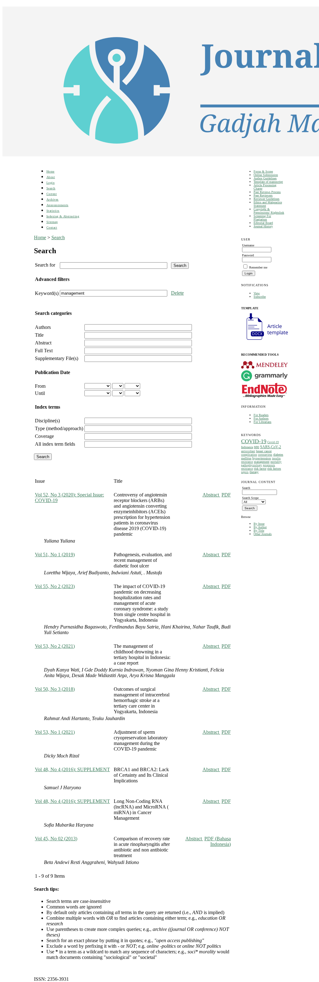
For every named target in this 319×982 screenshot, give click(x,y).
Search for (45, 265)
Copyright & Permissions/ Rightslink (269, 210)
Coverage (44, 436)
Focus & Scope (263, 171)
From (40, 386)
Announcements (57, 205)
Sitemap (52, 222)
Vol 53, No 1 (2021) (55, 732)
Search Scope (250, 498)
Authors (43, 327)
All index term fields (55, 444)
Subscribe (260, 296)
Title (39, 335)
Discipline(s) (47, 420)
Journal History (263, 226)
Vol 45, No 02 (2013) (56, 838)
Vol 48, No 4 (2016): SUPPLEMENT (72, 769)
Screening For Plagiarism (262, 217)
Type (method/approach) (59, 428)
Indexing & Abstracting (62, 216)
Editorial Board (263, 223)
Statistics (53, 210)
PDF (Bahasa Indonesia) (217, 841)
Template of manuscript (268, 181)
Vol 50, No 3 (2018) (55, 689)
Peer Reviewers (263, 195)
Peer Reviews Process (267, 192)
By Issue (259, 523)
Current (51, 194)
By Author (260, 527)
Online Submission (266, 175)
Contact (51, 227)
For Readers (261, 415)
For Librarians (262, 422)
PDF (226, 494)
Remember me (258, 267)
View (257, 293)
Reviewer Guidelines (266, 199)
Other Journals (263, 534)
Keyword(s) (47, 293)
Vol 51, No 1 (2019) (55, 554)
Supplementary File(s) (56, 358)
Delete (177, 293)
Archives (52, 199)
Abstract (43, 342)
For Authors (261, 418)
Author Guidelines (265, 178)
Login (50, 182)
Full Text (44, 350)
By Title (259, 530)
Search (50, 188)
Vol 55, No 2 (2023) (55, 586)
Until (40, 393)
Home (50, 171)
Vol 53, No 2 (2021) (55, 646)
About (50, 177)
